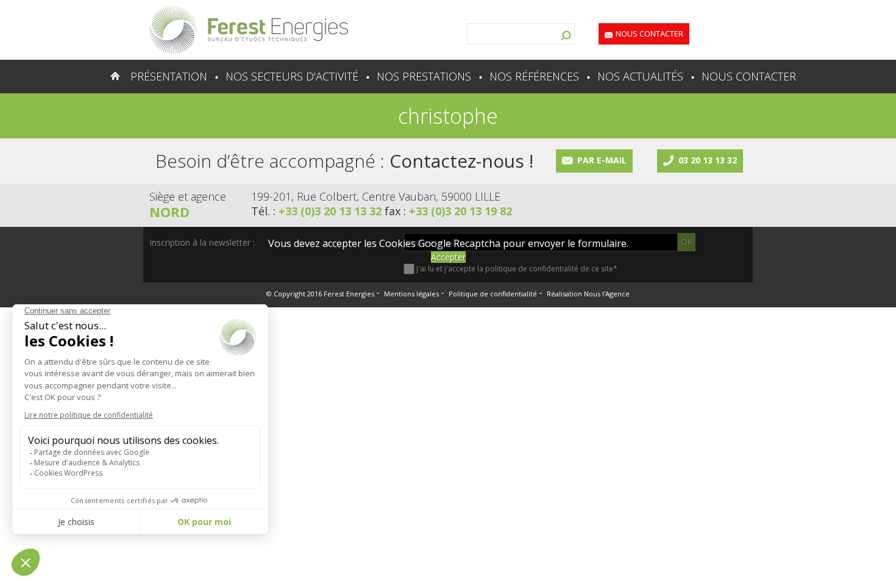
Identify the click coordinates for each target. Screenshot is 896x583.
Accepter (448, 257)
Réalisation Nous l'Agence (588, 293)
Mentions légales (411, 293)
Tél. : (316, 211)
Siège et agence (187, 196)
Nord (169, 211)
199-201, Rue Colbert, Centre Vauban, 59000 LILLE (375, 196)
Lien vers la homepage (248, 30)
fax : (448, 211)
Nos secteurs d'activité (292, 76)
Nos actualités (640, 76)
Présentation (168, 76)
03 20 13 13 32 (707, 160)
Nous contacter (649, 33)
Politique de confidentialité (493, 293)
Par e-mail (602, 160)
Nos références (534, 76)
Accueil (91, 76)
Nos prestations (424, 76)
